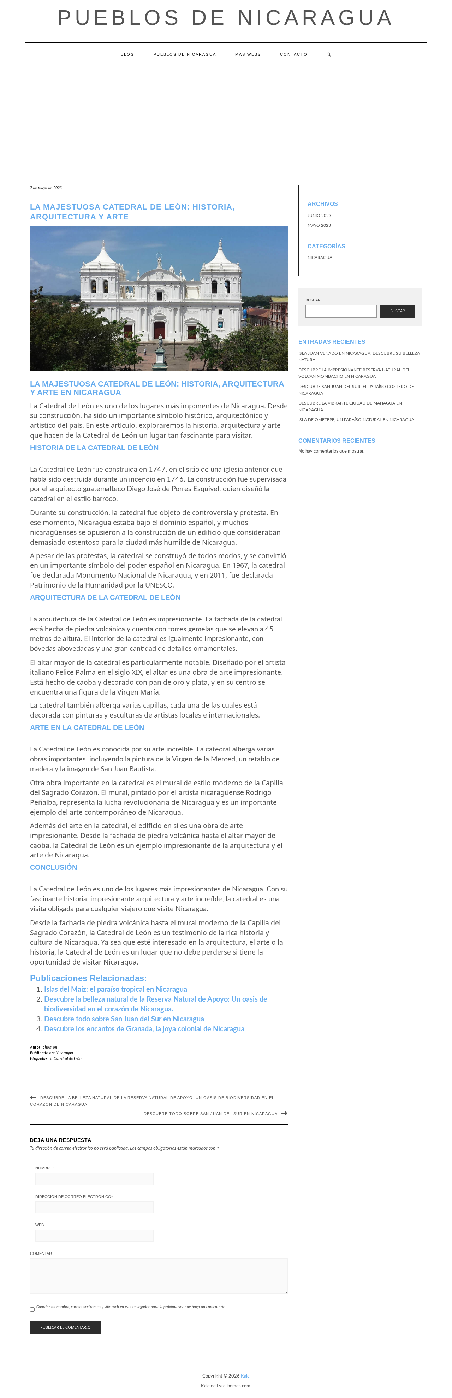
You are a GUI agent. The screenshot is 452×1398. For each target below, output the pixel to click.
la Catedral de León (66, 1059)
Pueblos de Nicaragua (226, 17)
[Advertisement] (226, 119)
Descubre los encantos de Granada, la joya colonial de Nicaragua (144, 1029)
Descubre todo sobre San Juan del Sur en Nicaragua (124, 1019)
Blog (128, 54)
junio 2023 (319, 215)
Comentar (41, 1253)
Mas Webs (248, 54)
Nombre (44, 1168)
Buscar (312, 300)
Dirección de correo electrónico (74, 1197)
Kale (245, 1376)
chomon (50, 1047)
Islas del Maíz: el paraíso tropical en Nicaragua (115, 989)
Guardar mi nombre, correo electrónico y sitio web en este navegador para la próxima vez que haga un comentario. (131, 1307)
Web (39, 1225)
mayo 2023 (319, 225)
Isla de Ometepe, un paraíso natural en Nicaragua (356, 420)
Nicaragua (64, 1053)
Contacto (294, 54)
